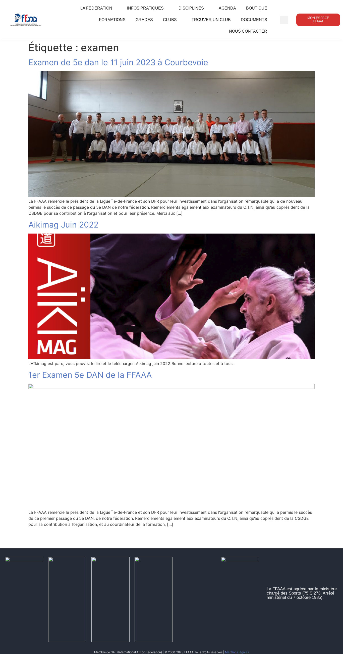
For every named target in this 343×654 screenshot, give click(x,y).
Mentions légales (237, 652)
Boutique (256, 8)
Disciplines (191, 8)
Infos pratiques (145, 8)
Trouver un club (211, 20)
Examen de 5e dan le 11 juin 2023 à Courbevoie (118, 62)
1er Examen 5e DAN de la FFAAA (90, 375)
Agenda (227, 8)
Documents (254, 20)
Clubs (170, 20)
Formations (112, 20)
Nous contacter (248, 31)
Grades (144, 20)
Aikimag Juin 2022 (63, 225)
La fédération (96, 8)
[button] (284, 20)
